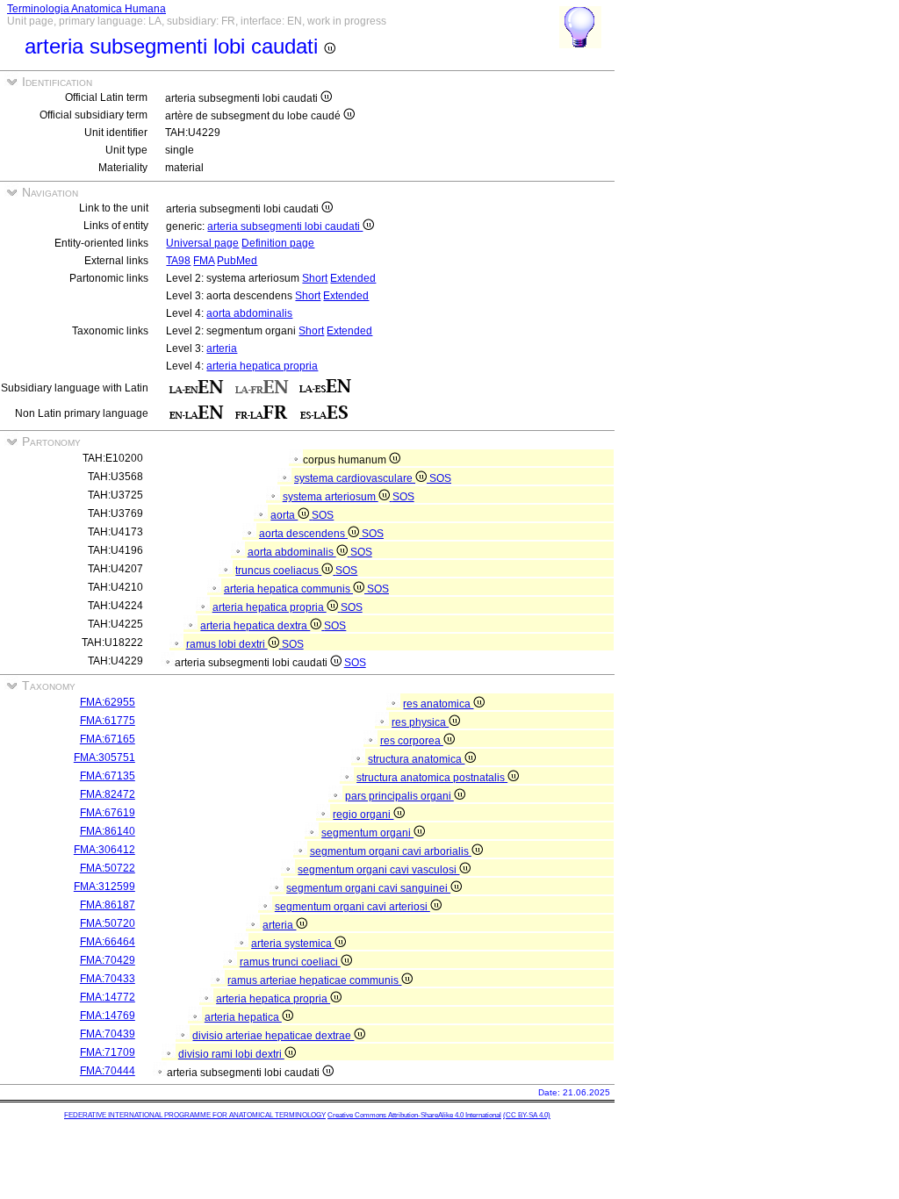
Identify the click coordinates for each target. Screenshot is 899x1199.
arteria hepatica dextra (255, 626)
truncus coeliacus (278, 570)
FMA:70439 (107, 1034)
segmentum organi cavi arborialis (390, 851)
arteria (221, 348)
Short (314, 278)
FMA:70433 (107, 979)
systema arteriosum (330, 497)
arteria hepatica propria (262, 366)
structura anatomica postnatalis (431, 778)
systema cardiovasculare (354, 478)
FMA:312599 (104, 886)
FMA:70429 (107, 960)
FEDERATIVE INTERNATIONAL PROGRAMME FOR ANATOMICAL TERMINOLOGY (195, 1115)
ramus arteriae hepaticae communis (314, 980)
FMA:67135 (107, 776)
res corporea (411, 741)
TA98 (178, 261)
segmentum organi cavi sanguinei (368, 888)
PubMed (237, 261)
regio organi (363, 814)
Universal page (202, 243)
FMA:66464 (107, 942)
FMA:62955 (107, 702)
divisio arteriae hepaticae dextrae (273, 1036)
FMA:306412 (104, 850)
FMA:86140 (107, 831)
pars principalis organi (399, 796)
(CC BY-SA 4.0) (526, 1115)
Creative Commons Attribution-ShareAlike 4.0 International (414, 1115)
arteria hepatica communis (288, 589)
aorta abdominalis (249, 313)
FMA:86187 (107, 905)
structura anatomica (416, 759)
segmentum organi (367, 833)
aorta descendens (303, 534)
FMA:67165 (107, 739)
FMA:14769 (107, 1015)
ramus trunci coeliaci (290, 962)
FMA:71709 (107, 1052)
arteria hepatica (243, 1017)
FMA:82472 (107, 794)
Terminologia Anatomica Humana (86, 9)
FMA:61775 (107, 720)
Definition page (277, 243)
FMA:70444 (107, 1071)
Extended (353, 278)
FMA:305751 (104, 757)
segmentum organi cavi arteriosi (352, 907)
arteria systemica (292, 943)
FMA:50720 (107, 923)
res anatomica (438, 704)
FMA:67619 (107, 813)
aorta (284, 515)
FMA (203, 261)
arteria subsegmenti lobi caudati (285, 226)
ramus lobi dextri (227, 644)
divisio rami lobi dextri (231, 1054)
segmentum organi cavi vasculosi (378, 870)
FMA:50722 (107, 868)
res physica (420, 722)
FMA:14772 (107, 997)
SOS (440, 478)
